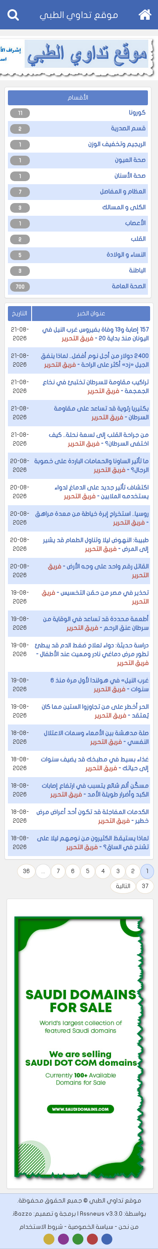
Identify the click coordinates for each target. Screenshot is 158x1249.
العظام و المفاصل (123, 191)
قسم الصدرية (128, 128)
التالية (123, 886)
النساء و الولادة (126, 254)
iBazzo (22, 1213)
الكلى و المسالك (124, 207)
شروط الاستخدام (41, 1227)
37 (145, 886)
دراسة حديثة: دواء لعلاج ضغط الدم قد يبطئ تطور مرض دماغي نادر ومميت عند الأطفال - (92, 654)
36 (26, 871)
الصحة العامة (129, 286)
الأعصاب (135, 223)
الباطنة (137, 270)
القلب (138, 239)
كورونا (137, 112)
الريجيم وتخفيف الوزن (117, 144)
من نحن (128, 1227)
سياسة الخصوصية (90, 1227)
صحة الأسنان (130, 175)
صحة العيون (130, 160)
